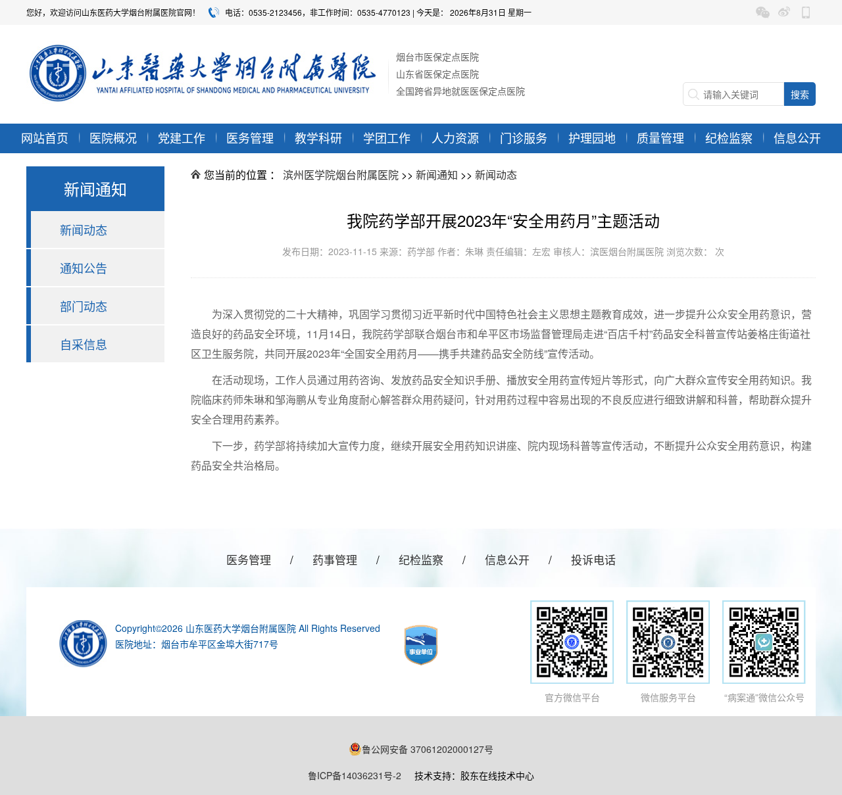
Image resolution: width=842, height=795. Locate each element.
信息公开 (797, 137)
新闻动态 (83, 229)
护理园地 (592, 137)
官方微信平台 (572, 697)
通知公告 (83, 267)
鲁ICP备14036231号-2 (354, 775)
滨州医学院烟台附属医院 (341, 174)
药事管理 (334, 559)
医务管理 (250, 137)
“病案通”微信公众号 (764, 697)
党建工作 (181, 137)
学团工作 (386, 137)
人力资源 (455, 137)
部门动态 (83, 305)
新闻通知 (437, 174)
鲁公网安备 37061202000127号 (427, 749)
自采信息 (83, 343)
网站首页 (44, 137)
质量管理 (660, 137)
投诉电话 (593, 559)
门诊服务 (523, 137)
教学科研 (318, 137)
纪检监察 (729, 137)
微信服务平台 (668, 697)
